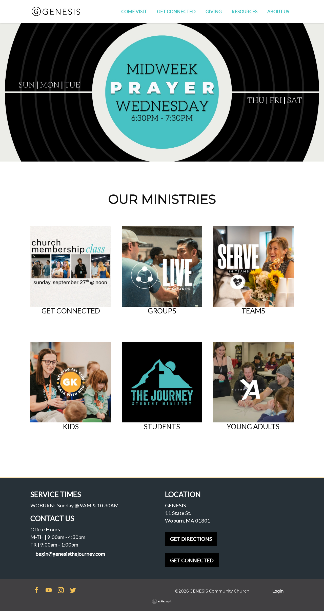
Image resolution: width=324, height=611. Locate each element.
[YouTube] (49, 590)
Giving (214, 11)
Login (278, 591)
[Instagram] (61, 590)
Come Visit (134, 11)
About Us (278, 11)
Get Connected (176, 11)
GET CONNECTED (192, 560)
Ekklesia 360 (162, 601)
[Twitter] (73, 590)
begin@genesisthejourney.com (70, 554)
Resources (244, 11)
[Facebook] (36, 590)
